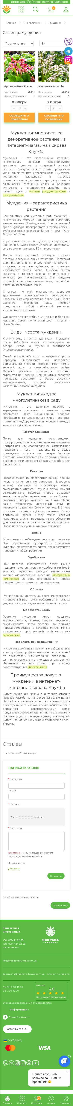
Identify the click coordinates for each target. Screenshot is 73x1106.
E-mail (12, 790)
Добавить (14, 868)
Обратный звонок (17, 1029)
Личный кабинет (18, 1017)
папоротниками (13, 195)
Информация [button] (18, 1009)
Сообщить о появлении (19, 117)
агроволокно (11, 635)
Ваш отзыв (16, 828)
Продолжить (60, 905)
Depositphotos (43, 1002)
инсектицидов (37, 667)
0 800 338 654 (11, 947)
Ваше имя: (16, 779)
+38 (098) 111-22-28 (13, 940)
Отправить (56, 875)
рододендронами (54, 191)
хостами (34, 191)
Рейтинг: (15, 804)
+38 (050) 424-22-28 (14, 943)
